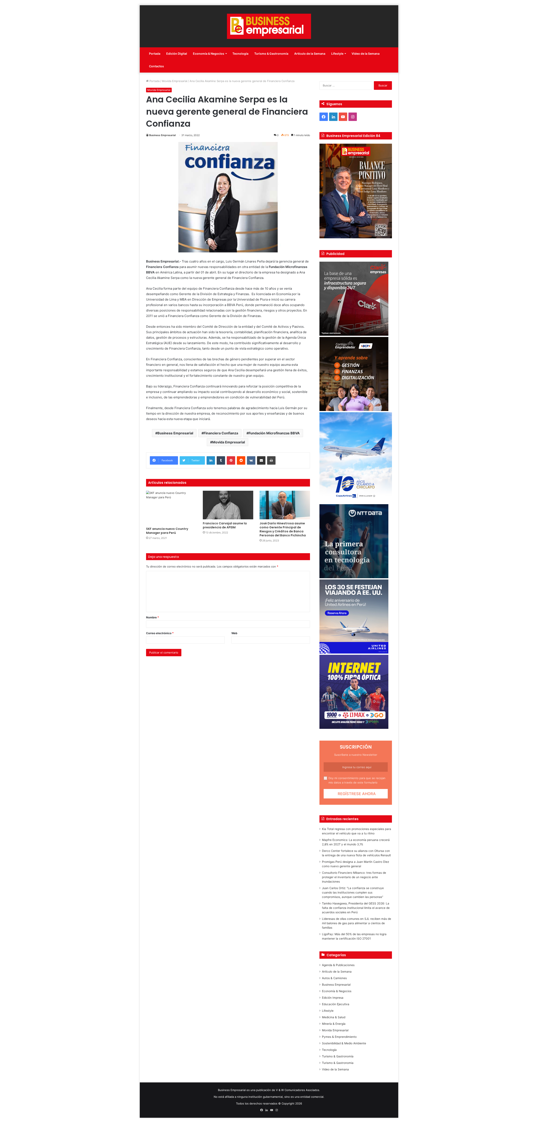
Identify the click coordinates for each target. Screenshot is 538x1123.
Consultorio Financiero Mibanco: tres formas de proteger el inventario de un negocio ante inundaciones (354, 877)
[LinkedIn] (211, 460)
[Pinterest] (231, 460)
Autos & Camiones (334, 978)
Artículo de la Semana (309, 53)
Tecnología (240, 53)
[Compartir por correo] (261, 460)
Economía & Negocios (208, 53)
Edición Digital (176, 53)
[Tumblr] (221, 460)
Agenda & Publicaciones (338, 965)
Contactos (156, 66)
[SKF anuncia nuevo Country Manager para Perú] (171, 508)
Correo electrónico (160, 633)
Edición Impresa (332, 997)
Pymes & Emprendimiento (339, 1036)
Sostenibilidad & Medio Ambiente (344, 1043)
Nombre (152, 617)
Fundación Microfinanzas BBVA (274, 433)
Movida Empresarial (174, 81)
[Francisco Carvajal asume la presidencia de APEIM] (228, 505)
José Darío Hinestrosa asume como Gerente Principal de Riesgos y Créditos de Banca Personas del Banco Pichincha (283, 529)
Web (234, 633)
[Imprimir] (271, 460)
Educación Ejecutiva (335, 1004)
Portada (154, 53)
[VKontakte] (251, 460)
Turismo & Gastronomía (271, 53)
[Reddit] (241, 460)
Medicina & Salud (333, 1017)
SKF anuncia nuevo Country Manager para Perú (167, 531)
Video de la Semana (366, 53)
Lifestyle (337, 53)
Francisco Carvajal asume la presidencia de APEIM (225, 525)
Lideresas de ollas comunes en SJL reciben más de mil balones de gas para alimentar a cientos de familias (356, 923)
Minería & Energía (333, 1023)
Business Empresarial (162, 135)
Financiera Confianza (221, 433)
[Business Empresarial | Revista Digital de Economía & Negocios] (269, 26)
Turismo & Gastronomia (337, 1063)
